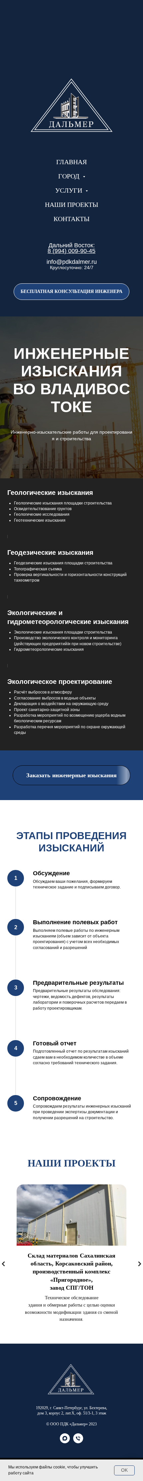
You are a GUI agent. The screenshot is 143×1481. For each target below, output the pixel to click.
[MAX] (65, 1441)
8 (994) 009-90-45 (71, 251)
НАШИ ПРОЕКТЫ (71, 204)
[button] (71, 291)
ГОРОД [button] (69, 176)
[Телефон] (78, 1441)
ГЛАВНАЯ (71, 162)
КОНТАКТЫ (71, 218)
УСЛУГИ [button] (69, 190)
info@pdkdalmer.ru (72, 262)
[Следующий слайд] (139, 1264)
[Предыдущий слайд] (3, 1264)
